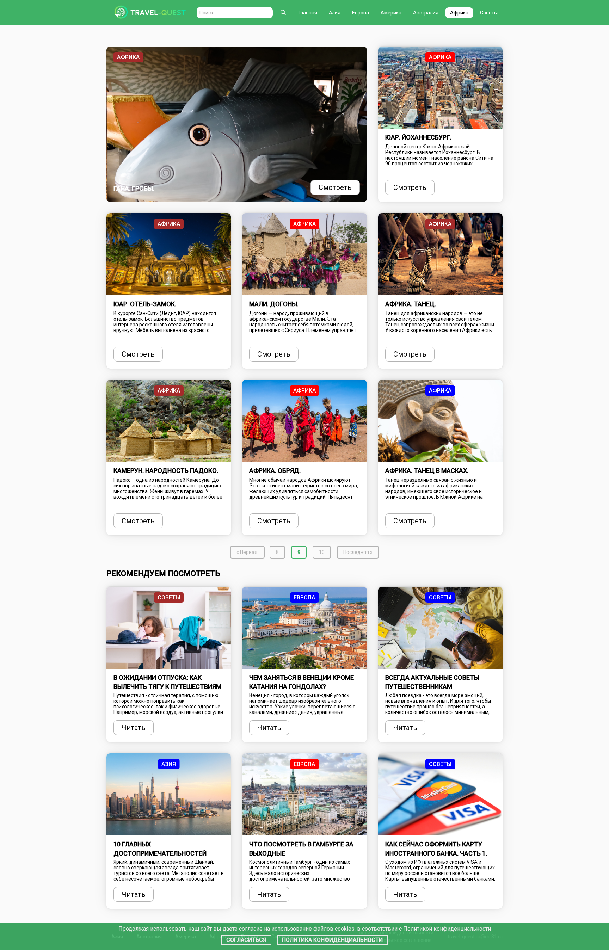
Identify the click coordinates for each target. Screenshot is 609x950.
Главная (308, 13)
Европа (360, 13)
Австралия (425, 13)
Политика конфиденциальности (332, 940)
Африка (459, 13)
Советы (489, 13)
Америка (391, 13)
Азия (334, 13)
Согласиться (246, 940)
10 (324, 552)
